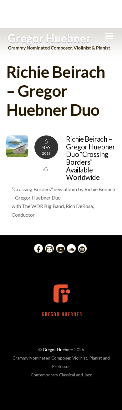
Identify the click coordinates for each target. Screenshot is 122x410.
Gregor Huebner (58, 349)
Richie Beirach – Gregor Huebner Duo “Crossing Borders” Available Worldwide (90, 158)
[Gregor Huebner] (59, 47)
